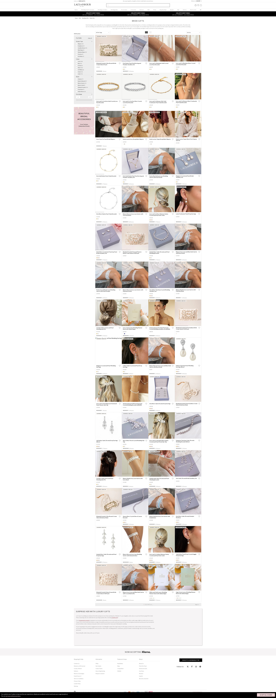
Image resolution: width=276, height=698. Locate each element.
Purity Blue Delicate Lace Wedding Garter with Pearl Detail (158, 176)
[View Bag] (201, 5)
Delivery (76, 671)
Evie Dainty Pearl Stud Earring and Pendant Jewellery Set (132, 64)
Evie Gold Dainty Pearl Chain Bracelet (106, 176)
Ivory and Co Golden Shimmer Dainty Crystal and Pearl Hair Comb (159, 555)
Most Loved (193, 9)
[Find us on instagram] (196, 666)
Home (76, 18)
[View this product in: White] (154, 598)
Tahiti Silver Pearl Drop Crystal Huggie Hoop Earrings (186, 555)
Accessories (124, 9)
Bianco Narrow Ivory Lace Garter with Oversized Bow (133, 214)
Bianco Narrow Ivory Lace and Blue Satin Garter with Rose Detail (160, 366)
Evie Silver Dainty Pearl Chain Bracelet (106, 214)
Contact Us (76, 663)
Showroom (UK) (143, 668)
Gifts (148, 9)
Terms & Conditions (78, 678)
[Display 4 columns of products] (146, 32)
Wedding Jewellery (102, 9)
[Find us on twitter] (187, 666)
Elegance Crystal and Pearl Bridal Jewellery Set (185, 176)
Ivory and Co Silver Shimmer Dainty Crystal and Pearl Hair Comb (158, 214)
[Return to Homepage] (84, 5)
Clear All (90, 38)
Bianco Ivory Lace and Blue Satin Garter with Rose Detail (186, 252)
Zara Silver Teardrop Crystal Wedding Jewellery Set (159, 290)
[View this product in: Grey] (151, 598)
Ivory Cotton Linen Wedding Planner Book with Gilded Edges (132, 328)
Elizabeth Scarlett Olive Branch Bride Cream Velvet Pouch (106, 64)
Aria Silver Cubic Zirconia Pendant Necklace (185, 517)
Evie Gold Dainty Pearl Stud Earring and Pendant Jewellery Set (133, 176)
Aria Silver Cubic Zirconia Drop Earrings (159, 403)
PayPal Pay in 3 (77, 676)
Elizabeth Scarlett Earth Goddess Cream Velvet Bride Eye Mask (186, 404)
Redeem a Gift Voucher (79, 666)
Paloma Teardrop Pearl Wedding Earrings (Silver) (184, 366)
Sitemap (76, 686)
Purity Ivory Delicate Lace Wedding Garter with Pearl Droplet (105, 290)
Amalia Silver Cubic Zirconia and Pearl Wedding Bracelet (159, 252)
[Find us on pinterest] (200, 666)
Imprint (141, 676)
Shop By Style (163, 9)
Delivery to (195, 1)
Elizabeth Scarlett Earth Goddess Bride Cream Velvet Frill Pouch (186, 328)
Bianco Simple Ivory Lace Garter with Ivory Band (133, 479)
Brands (172, 9)
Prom (154, 9)
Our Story (141, 671)
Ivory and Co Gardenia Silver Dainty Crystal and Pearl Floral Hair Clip (158, 441)
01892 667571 (82, 1)
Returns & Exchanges (79, 673)
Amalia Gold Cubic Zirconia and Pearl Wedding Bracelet (159, 479)
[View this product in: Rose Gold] (151, 219)
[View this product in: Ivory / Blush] (152, 598)
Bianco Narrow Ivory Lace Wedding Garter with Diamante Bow (132, 555)
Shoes (76, 9)
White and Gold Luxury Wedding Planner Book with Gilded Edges (158, 593)
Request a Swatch (100, 673)
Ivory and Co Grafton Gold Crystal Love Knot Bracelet (107, 102)
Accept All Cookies (266, 695)
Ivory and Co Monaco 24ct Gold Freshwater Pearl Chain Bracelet (158, 102)
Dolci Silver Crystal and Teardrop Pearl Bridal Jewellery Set (106, 252)
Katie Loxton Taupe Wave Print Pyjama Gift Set (186, 139)
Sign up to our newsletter (190, 660)
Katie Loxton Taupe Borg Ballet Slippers (160, 139)
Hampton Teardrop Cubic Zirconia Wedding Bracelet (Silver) (185, 441)
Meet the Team (143, 666)
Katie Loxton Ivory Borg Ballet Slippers (133, 139)
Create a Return (78, 668)
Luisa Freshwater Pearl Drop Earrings (186, 214)
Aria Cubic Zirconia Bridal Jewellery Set (186, 478)
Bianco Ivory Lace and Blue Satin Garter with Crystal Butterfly (133, 593)
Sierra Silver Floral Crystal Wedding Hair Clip (133, 441)
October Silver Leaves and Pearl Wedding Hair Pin (105, 328)
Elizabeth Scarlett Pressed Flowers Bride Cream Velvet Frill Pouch (132, 252)
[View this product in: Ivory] (123, 333)
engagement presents (84, 620)
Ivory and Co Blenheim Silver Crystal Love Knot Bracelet (185, 64)
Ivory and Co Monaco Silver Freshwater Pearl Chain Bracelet (186, 101)
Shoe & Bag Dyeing (100, 671)
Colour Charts (99, 668)
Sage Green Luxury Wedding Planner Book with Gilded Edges (185, 592)
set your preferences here (13, 696)
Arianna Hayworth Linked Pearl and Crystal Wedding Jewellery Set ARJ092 (159, 328)
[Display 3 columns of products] (150, 32)
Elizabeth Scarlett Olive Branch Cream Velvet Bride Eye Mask (106, 517)
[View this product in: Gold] (123, 69)
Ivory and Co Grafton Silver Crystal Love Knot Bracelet (132, 102)
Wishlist (119, 671)
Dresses (142, 9)
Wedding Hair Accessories (87, 9)
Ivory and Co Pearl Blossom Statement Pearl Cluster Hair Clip (106, 404)
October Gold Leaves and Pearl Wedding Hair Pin (104, 479)
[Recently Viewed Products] (195, 5)
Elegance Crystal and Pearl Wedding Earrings (106, 366)
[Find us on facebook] (192, 666)
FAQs (97, 663)
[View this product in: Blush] (149, 598)
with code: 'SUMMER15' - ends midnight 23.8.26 (93, 13)
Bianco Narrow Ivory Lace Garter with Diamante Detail (133, 290)
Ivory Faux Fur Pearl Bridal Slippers (105, 139)
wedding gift (115, 617)
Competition (120, 668)
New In (184, 9)
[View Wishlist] (198, 5)
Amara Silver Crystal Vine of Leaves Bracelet (132, 517)
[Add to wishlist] (120, 63)
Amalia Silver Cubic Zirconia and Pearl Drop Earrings (106, 555)
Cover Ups (133, 9)
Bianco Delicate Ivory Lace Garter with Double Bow (159, 517)
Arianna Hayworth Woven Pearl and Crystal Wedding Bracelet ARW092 (132, 404)
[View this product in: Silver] (124, 69)
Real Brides (120, 663)
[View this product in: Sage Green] (153, 598)
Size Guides (98, 666)
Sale (178, 9)
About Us (141, 663)
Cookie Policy (77, 683)
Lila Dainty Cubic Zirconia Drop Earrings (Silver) (107, 441)
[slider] (76, 100)
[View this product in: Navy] (124, 333)
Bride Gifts (92, 18)
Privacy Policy (77, 681)
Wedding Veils (114, 9)
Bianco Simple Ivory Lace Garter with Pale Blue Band (186, 290)
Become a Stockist (143, 678)
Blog (118, 666)
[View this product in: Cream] (176, 333)
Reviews (141, 673)
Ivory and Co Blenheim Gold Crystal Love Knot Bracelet (158, 64)
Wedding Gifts (85, 18)
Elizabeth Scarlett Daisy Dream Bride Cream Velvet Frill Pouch (106, 593)
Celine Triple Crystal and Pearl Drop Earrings (132, 366)
